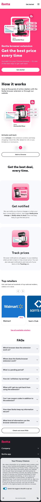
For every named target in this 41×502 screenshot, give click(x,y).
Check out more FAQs (20, 430)
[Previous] (18, 291)
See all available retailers (20, 330)
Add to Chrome (20, 154)
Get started (30, 4)
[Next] (23, 291)
